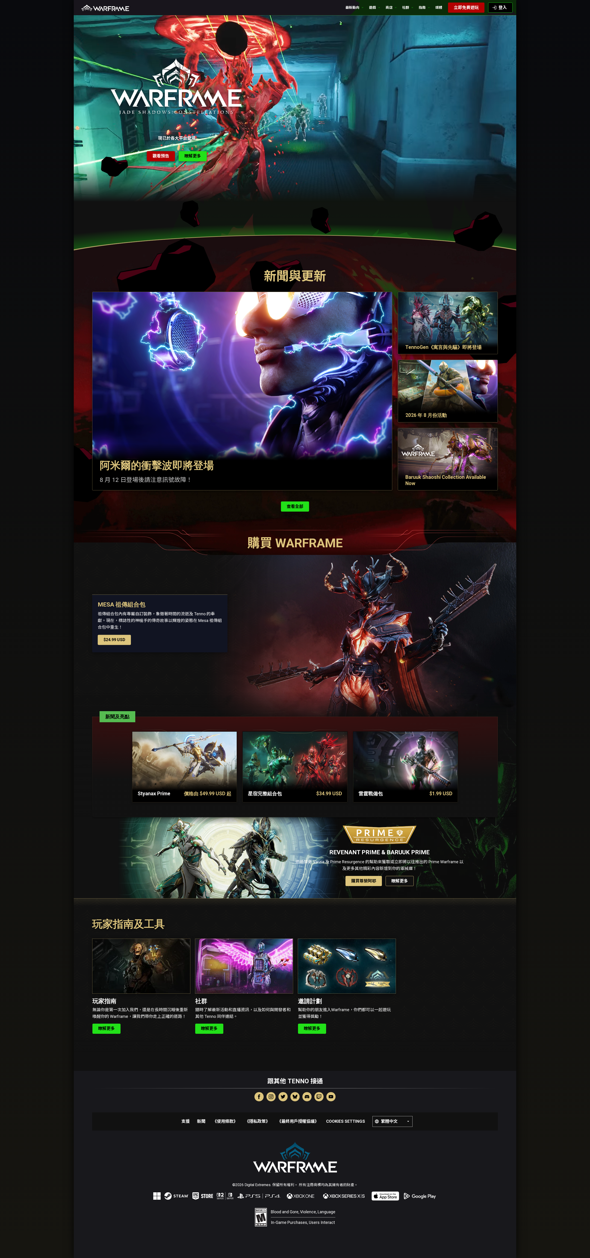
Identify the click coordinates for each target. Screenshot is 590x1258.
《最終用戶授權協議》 (298, 1121)
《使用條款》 (225, 1121)
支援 (185, 1121)
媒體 (438, 8)
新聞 (201, 1121)
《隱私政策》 (257, 1121)
